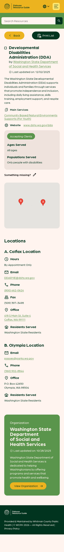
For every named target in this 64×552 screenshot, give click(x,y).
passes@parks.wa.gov (19, 358)
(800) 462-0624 (14, 290)
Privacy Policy (12, 528)
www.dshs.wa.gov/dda (38, 125)
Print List (48, 35)
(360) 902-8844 (14, 371)
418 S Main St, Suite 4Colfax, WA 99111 (17, 317)
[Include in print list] (5, 48)
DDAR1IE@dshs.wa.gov (19, 277)
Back (17, 35)
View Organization (26, 486)
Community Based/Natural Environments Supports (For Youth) (30, 116)
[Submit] (59, 20)
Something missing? (17, 175)
